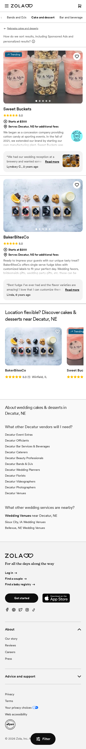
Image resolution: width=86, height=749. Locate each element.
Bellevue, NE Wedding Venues (25, 528)
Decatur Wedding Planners (22, 469)
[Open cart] (80, 5)
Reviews (10, 645)
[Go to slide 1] (36, 101)
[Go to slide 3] (43, 101)
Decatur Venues (15, 493)
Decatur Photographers (20, 487)
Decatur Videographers (20, 481)
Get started (21, 598)
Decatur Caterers (16, 452)
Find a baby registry (18, 584)
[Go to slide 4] (46, 101)
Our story (11, 638)
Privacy (9, 694)
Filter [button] (46, 739)
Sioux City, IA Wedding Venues (25, 522)
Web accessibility (16, 714)
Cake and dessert (42, 17)
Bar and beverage (71, 17)
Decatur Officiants (17, 440)
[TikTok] (34, 611)
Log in (9, 572)
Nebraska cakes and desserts (22, 28)
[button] (77, 56)
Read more (52, 161)
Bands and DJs (16, 17)
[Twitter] (20, 611)
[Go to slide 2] (39, 101)
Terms (9, 701)
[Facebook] (7, 611)
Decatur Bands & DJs (19, 464)
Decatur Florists (15, 475)
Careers (10, 652)
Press (8, 658)
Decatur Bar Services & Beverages (27, 446)
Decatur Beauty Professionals (24, 458)
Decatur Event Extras (19, 434)
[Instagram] (27, 611)
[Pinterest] (14, 611)
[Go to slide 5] (49, 101)
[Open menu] (6, 5)
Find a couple (14, 578)
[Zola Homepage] (22, 6)
